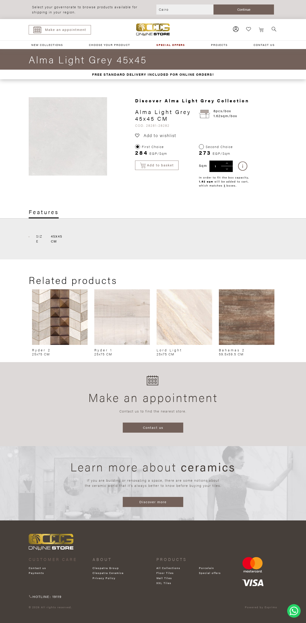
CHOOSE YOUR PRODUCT (109, 45)
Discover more (153, 501)
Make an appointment (65, 29)
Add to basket (160, 165)
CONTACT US (264, 45)
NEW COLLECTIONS (47, 45)
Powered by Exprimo (261, 607)
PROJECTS (219, 45)
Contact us (153, 427)
